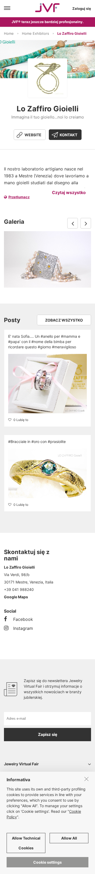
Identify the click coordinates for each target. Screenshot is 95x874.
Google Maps (16, 597)
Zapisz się (47, 734)
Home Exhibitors (35, 33)
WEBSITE (33, 135)
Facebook (23, 619)
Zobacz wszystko (64, 320)
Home (9, 33)
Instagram (23, 628)
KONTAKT (68, 135)
